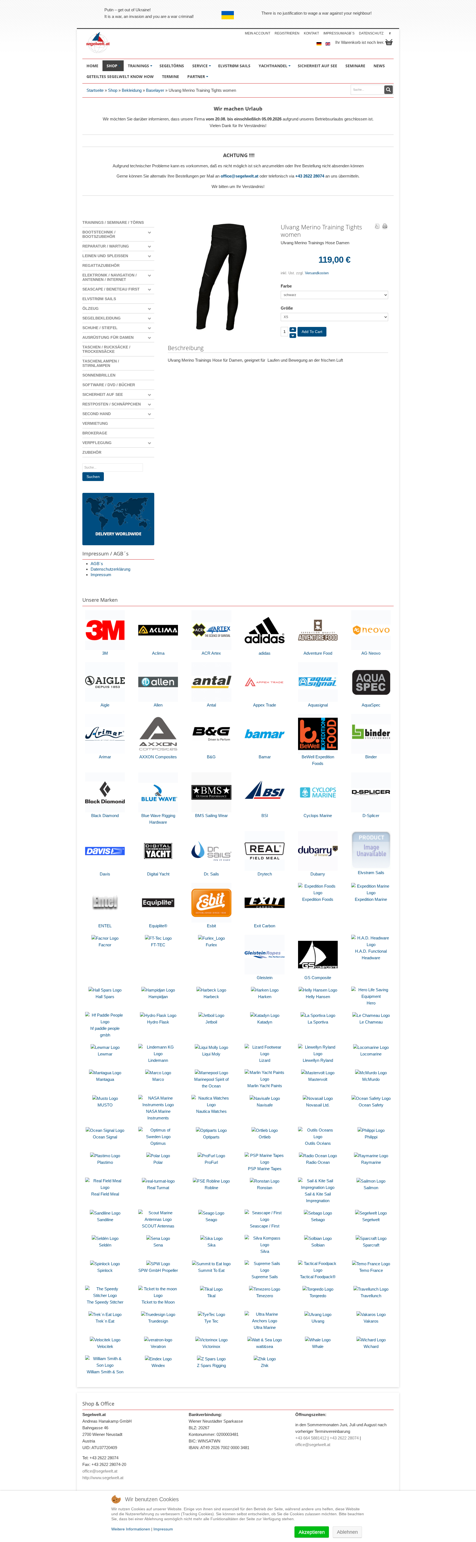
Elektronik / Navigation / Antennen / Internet (109, 277)
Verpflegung (97, 442)
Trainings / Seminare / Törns (113, 222)
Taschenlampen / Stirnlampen (100, 363)
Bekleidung (132, 90)
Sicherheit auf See (102, 394)
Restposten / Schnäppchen (111, 404)
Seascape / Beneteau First (111, 289)
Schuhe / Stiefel (100, 328)
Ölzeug (90, 308)
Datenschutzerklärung (110, 569)
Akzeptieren (312, 1532)
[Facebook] (390, 33)
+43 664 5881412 (310, 1438)
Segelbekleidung (101, 318)
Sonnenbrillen (98, 375)
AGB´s (97, 563)
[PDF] (377, 226)
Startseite (95, 90)
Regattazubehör (101, 265)
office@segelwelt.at (239, 176)
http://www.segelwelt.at (102, 1477)
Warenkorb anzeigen (389, 42)
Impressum (101, 574)
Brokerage (94, 433)
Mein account (257, 33)
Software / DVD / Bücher (108, 385)
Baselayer (155, 90)
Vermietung (95, 423)
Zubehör (91, 452)
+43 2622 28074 (309, 176)
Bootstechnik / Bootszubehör (98, 234)
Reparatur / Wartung (105, 246)
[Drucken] (385, 226)
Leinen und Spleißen (105, 256)
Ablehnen (347, 1532)
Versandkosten (317, 273)
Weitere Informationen (130, 1529)
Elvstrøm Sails (99, 299)
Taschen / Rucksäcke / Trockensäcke (106, 349)
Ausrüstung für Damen (108, 337)
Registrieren (287, 33)
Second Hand (96, 414)
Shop (112, 90)
